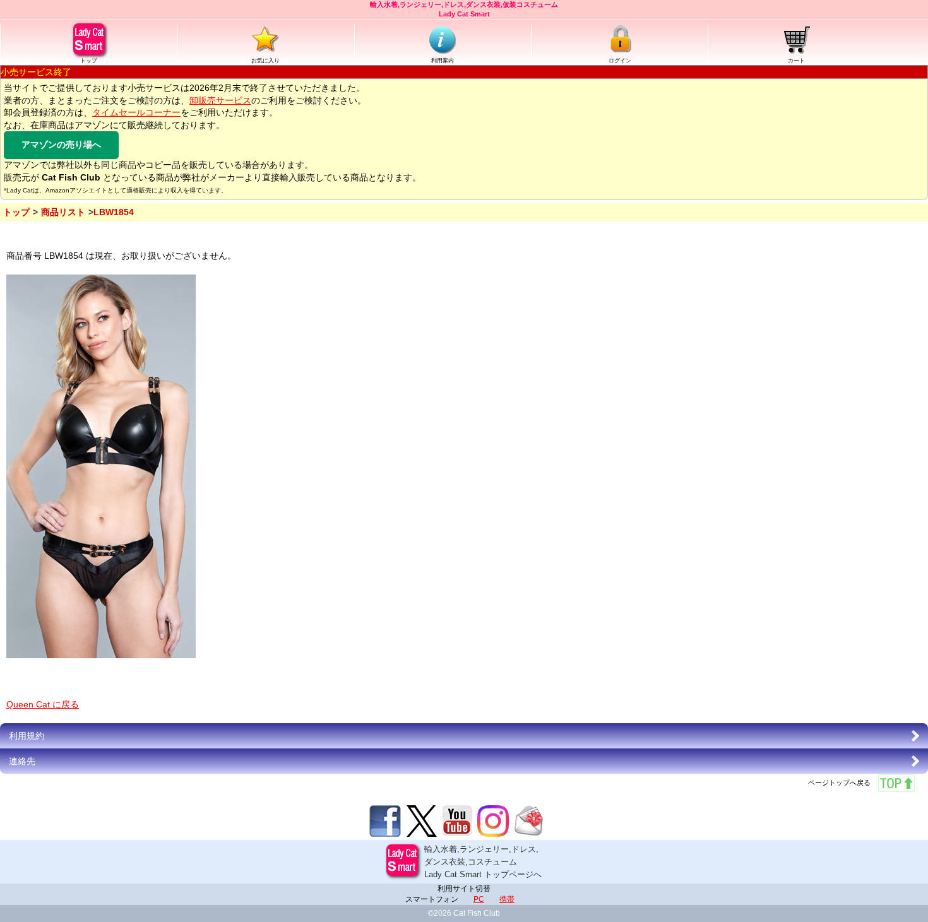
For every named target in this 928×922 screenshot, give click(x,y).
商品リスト (63, 212)
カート (796, 60)
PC (478, 899)
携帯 (507, 899)
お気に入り (265, 60)
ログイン (620, 60)
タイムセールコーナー (136, 112)
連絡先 (22, 761)
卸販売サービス (220, 100)
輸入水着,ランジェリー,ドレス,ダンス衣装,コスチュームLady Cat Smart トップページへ (483, 861)
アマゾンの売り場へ (61, 144)
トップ (88, 60)
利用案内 (442, 60)
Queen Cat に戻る (42, 704)
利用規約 (26, 736)
